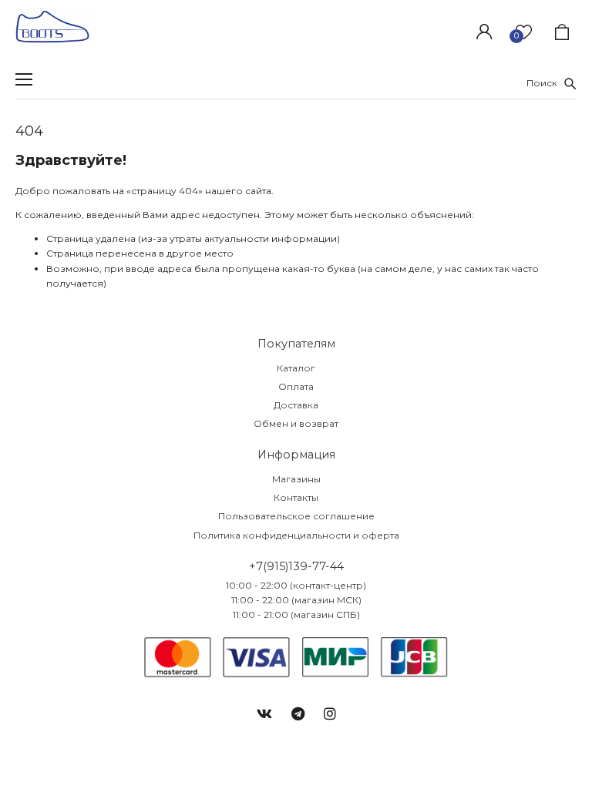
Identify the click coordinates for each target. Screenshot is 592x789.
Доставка (296, 405)
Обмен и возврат (296, 423)
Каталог (296, 368)
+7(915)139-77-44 (296, 566)
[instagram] (330, 714)
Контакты (296, 497)
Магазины (296, 479)
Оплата (296, 386)
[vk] (264, 714)
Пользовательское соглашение (296, 516)
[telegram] (297, 714)
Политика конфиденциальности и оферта (296, 535)
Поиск (545, 83)
